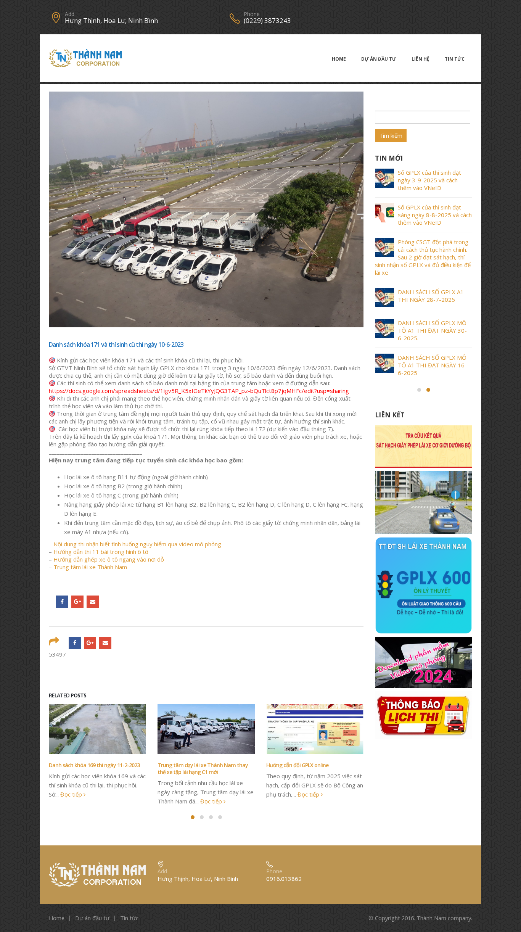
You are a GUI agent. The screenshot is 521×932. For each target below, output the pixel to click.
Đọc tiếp (72, 794)
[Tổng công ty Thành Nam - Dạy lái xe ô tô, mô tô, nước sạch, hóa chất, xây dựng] (85, 58)
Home (339, 59)
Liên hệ (420, 59)
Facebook (62, 602)
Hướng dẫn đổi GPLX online (297, 765)
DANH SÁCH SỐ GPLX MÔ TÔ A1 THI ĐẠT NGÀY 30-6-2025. (432, 330)
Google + (77, 602)
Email (93, 602)
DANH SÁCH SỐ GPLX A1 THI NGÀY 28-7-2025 (431, 295)
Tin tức (455, 59)
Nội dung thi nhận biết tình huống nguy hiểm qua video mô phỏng (137, 544)
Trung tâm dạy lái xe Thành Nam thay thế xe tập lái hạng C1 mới (203, 768)
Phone (252, 14)
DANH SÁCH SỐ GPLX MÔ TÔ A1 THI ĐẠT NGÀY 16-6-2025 (432, 365)
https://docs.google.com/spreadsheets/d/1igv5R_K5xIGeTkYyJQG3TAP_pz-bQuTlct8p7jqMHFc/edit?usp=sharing (199, 390)
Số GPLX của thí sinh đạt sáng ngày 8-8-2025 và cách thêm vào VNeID (435, 214)
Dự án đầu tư (378, 59)
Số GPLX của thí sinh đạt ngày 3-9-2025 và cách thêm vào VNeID (429, 180)
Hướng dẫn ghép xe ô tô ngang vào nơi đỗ (108, 559)
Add (69, 14)
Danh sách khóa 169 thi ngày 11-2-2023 (94, 765)
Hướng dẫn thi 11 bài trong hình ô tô (100, 551)
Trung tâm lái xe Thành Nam (90, 567)
